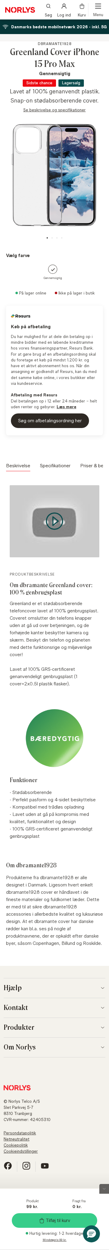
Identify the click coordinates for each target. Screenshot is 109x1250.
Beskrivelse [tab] (18, 465)
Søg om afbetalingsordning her (50, 420)
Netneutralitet (16, 1139)
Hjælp (13, 988)
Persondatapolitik (20, 1132)
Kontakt (16, 1007)
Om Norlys (20, 1047)
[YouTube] (45, 1168)
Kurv (82, 14)
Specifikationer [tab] (55, 465)
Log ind (64, 14)
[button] (91, 1233)
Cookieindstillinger (21, 1151)
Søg (48, 14)
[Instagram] (26, 1168)
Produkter (19, 1027)
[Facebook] (8, 1168)
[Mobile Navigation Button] (98, 9)
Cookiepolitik (16, 1145)
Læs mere (66, 406)
